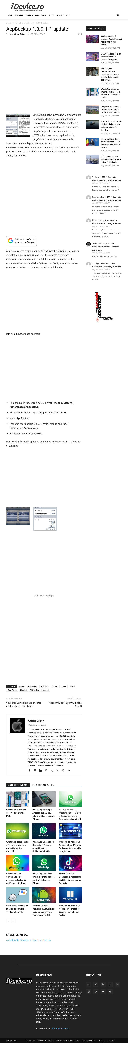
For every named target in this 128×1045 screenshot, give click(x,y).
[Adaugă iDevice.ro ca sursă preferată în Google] (44, 241)
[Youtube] (69, 770)
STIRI (10, 15)
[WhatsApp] (95, 991)
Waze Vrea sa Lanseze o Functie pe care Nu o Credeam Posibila (17, 909)
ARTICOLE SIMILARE (18, 785)
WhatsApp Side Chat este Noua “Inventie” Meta (16, 813)
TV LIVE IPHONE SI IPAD (36, 15)
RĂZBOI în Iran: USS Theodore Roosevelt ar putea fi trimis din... (111, 159)
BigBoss (55, 686)
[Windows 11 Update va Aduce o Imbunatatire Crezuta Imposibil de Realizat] (70, 895)
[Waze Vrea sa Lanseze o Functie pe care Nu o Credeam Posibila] (17, 895)
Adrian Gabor (19, 34)
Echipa (102, 1040)
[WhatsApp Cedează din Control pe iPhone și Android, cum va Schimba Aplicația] (43, 831)
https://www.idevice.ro (37, 725)
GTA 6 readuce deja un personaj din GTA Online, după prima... (111, 57)
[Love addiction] (104, 322)
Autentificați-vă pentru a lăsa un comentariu (28, 940)
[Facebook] (30, 770)
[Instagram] (36, 770)
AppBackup (32, 686)
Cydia (64, 686)
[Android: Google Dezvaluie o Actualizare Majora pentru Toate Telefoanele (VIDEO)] (43, 895)
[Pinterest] (47, 770)
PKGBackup (34, 690)
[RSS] (110, 984)
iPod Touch (12, 690)
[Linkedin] (41, 770)
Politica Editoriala (45, 1040)
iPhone (60, 15)
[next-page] (13, 921)
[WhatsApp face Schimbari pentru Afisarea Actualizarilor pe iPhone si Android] (17, 863)
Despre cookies (89, 1040)
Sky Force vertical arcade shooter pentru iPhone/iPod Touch (23, 704)
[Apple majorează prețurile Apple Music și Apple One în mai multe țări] (92, 39)
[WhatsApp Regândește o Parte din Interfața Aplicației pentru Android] (17, 831)
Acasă (9, 23)
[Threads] (110, 991)
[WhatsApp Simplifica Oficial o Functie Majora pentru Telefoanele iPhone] (43, 863)
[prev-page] (8, 921)
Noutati (23, 690)
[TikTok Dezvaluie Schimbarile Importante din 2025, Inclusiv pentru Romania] (70, 863)
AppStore (45, 686)
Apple (51, 15)
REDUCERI (19, 15)
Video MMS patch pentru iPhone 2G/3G (65, 704)
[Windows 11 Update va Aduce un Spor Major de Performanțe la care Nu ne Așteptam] (70, 831)
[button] (118, 15)
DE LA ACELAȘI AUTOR (43, 785)
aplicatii (18, 23)
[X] (58, 770)
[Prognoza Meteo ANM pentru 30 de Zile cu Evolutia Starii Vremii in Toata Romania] (92, 109)
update (46, 690)
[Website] (64, 770)
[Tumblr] (53, 770)
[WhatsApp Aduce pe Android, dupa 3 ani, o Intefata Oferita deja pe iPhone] (43, 799)
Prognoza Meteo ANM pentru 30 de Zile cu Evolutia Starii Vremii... (111, 109)
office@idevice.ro (60, 1028)
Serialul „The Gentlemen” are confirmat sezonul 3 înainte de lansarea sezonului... (110, 74)
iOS (67, 15)
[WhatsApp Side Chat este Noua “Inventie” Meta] (17, 799)
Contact (111, 1040)
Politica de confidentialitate (67, 1040)
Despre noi (30, 1040)
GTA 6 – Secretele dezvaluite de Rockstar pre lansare (105, 246)
